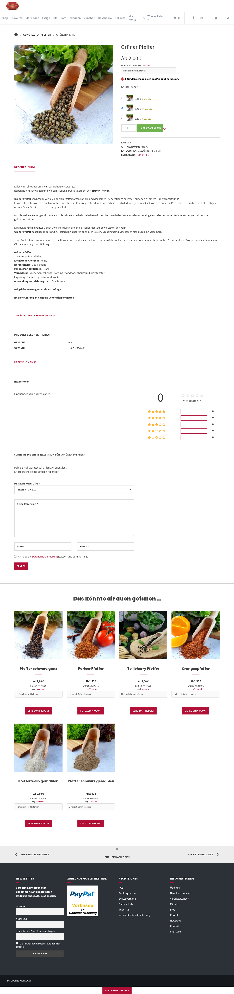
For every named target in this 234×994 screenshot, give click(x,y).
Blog (172, 909)
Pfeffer (45, 34)
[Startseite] (12, 6)
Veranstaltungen (179, 898)
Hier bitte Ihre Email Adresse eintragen (35, 931)
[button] (164, 128)
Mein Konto (132, 17)
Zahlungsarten (127, 893)
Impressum (176, 931)
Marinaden (32, 18)
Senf (63, 18)
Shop (5, 18)
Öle (55, 18)
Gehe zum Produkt (38, 710)
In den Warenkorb (150, 128)
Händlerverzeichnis (181, 893)
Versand (146, 65)
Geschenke (105, 18)
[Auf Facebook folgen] (193, 18)
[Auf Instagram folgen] (201, 18)
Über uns (175, 887)
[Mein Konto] (216, 18)
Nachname (21, 918)
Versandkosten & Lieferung (134, 915)
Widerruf (124, 909)
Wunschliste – (155, 17)
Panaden (75, 18)
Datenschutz (126, 904)
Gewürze (16, 18)
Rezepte (120, 18)
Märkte (174, 904)
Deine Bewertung (27, 483)
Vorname (20, 906)
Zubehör (89, 18)
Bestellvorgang (127, 898)
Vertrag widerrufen (117, 990)
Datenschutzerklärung (45, 556)
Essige (46, 18)
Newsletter (176, 920)
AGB (121, 887)
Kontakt (174, 926)
